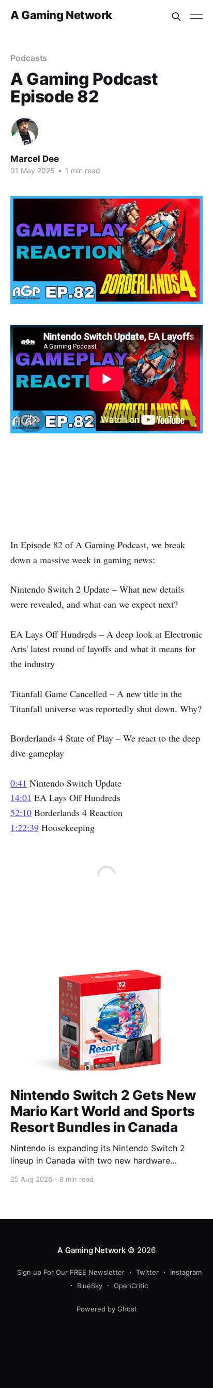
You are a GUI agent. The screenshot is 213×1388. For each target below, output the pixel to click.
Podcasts (28, 58)
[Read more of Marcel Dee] (24, 131)
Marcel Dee (34, 159)
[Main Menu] (196, 16)
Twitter (147, 1272)
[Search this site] (176, 16)
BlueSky (89, 1285)
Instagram (186, 1272)
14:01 (21, 797)
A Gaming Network (61, 15)
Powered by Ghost (107, 1309)
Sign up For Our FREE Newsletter (71, 1272)
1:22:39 (24, 827)
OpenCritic (131, 1285)
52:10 (21, 812)
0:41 (18, 783)
